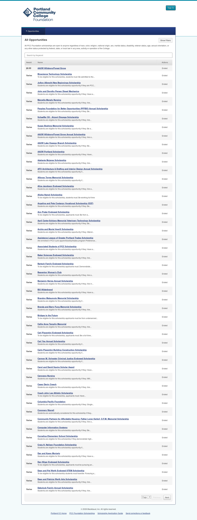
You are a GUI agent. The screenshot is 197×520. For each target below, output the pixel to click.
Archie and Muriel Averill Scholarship (55, 229)
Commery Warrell (46, 410)
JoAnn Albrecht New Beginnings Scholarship (59, 82)
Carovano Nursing (46, 375)
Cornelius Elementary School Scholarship (58, 436)
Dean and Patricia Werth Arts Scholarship (57, 479)
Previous (157, 497)
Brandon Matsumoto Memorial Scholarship (58, 298)
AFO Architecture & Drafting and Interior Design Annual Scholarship (70, 168)
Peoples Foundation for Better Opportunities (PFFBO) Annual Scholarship (73, 108)
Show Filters (165, 40)
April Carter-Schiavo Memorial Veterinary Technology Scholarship (69, 220)
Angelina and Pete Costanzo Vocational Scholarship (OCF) (65, 203)
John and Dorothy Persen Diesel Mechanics (58, 91)
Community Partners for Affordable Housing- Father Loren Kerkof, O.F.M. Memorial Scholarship (83, 418)
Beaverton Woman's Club (50, 272)
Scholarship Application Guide (110, 513)
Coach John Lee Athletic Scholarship (55, 392)
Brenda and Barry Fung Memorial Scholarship (59, 306)
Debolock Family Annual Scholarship (55, 487)
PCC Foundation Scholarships (82, 513)
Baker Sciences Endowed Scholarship (56, 255)
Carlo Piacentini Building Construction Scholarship (62, 349)
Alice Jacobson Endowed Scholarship (56, 186)
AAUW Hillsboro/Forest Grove (52, 68)
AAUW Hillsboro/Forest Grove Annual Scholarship (61, 134)
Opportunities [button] (33, 31)
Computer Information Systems (52, 427)
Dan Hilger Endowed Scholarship (53, 461)
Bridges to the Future (48, 315)
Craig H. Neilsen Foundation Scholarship (57, 444)
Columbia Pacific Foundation (51, 401)
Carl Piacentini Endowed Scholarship (55, 332)
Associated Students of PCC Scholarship (57, 246)
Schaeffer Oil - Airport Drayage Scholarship (58, 117)
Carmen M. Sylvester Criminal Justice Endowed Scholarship (66, 358)
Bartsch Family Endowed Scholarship (56, 263)
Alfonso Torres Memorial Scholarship (55, 177)
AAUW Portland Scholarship (51, 151)
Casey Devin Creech (47, 384)
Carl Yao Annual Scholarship (51, 341)
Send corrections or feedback (138, 513)
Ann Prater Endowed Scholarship (53, 211)
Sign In (171, 7)
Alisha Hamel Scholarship (50, 194)
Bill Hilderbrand (45, 289)
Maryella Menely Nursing (49, 99)
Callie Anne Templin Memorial (52, 323)
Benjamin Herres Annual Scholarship (55, 280)
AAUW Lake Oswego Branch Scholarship (57, 142)
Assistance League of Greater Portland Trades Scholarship (65, 237)
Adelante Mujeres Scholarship (52, 160)
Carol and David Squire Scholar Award (56, 367)
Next (167, 497)
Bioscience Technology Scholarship (55, 74)
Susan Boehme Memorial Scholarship (56, 125)
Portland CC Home (59, 513)
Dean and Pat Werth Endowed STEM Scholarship (61, 470)
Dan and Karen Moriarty (49, 453)
